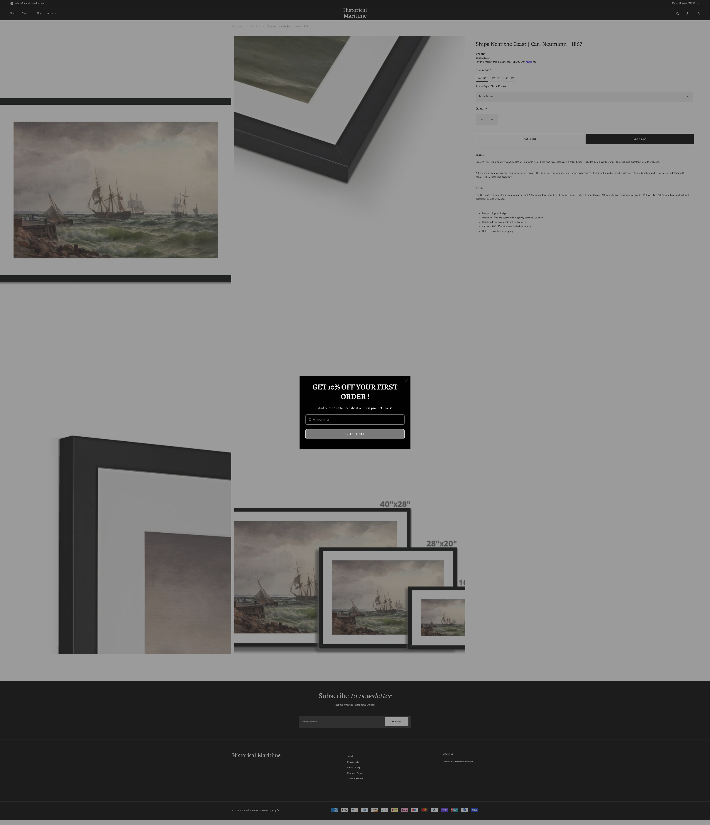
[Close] (406, 380)
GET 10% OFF (355, 434)
